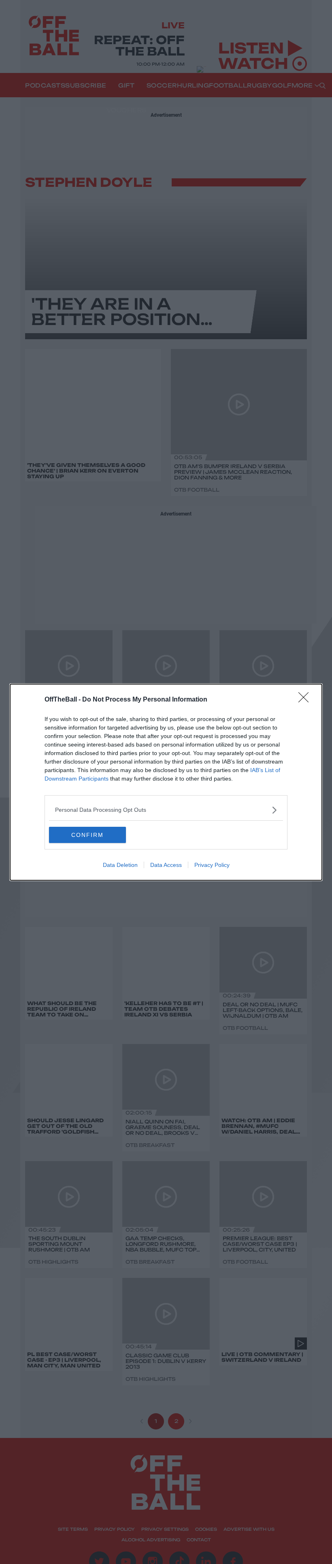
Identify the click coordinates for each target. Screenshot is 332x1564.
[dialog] (166, 782)
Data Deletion (120, 865)
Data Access (166, 865)
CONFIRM (87, 835)
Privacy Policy (212, 865)
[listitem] (166, 810)
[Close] (306, 700)
